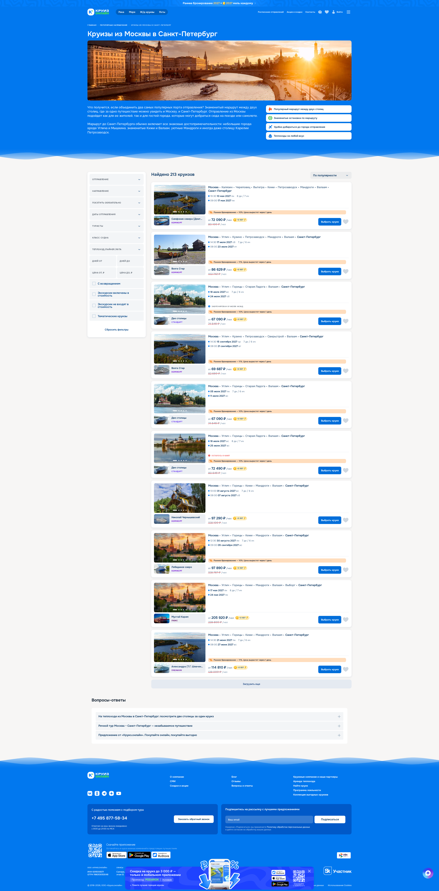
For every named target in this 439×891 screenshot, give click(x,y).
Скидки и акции (179, 785)
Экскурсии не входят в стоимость (113, 305)
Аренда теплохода (304, 781)
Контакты (310, 12)
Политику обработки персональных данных (288, 827)
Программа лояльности (307, 790)
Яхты (162, 12)
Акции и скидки (294, 12)
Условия (167, 879)
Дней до (125, 261)
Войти (340, 12)
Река (121, 12)
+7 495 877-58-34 (109, 818)
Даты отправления (104, 214)
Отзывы (236, 781)
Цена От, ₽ (98, 272)
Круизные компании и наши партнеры (315, 777)
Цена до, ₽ (126, 272)
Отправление (100, 179)
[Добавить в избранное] (346, 222)
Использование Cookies (340, 885)
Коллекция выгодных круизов (310, 794)
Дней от (97, 261)
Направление (100, 191)
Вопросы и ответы (242, 785)
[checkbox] (95, 284)
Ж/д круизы (147, 12)
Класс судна (100, 237)
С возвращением (109, 283)
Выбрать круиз (330, 221)
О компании (177, 777)
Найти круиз (300, 785)
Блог (234, 777)
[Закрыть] (309, 871)
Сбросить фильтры (116, 329)
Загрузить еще (251, 684)
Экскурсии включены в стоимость (113, 294)
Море (132, 12)
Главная (91, 25)
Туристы (97, 226)
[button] (117, 179)
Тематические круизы (112, 316)
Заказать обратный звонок (194, 819)
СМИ (172, 781)
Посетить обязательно (106, 202)
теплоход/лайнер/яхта (106, 249)
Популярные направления (113, 25)
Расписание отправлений (271, 12)
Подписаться (330, 819)
